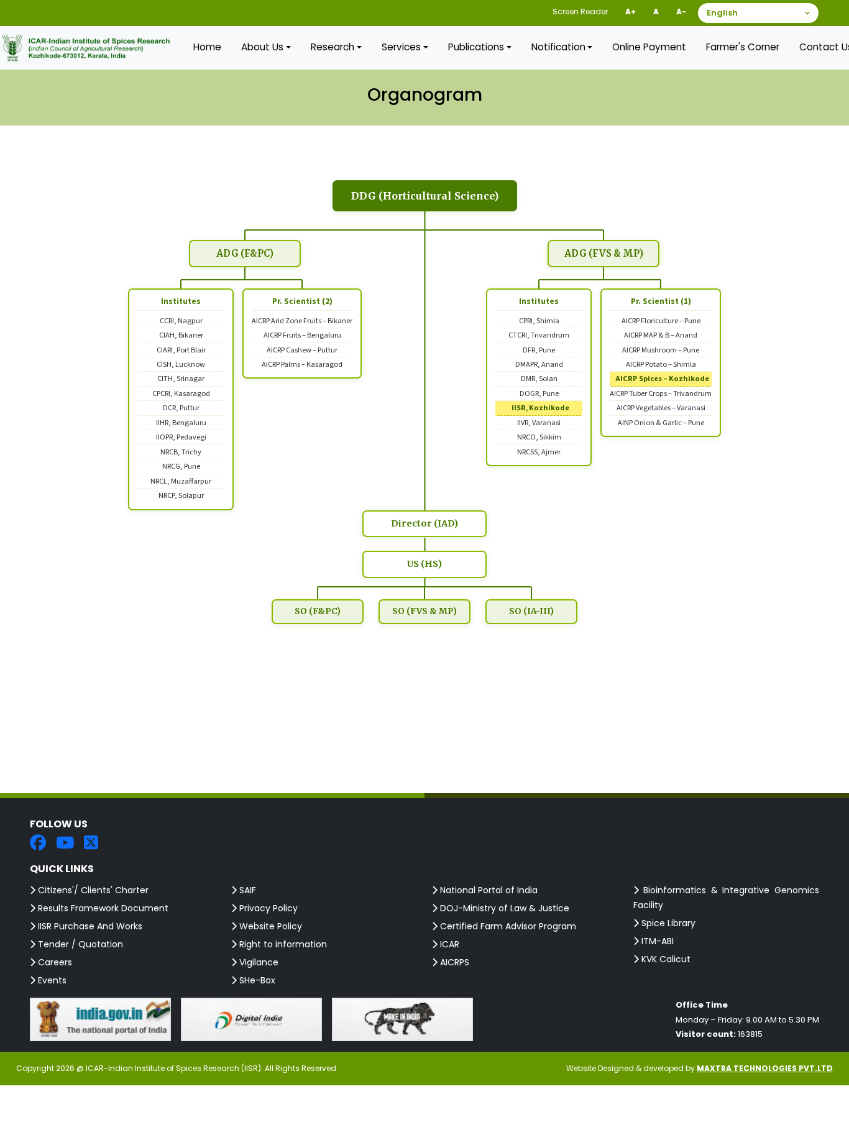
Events (51, 980)
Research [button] (332, 46)
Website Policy (269, 926)
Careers (53, 962)
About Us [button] (262, 46)
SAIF (246, 890)
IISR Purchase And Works (88, 926)
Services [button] (401, 46)
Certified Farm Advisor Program (507, 926)
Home (207, 46)
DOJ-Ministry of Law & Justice (503, 908)
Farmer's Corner (742, 46)
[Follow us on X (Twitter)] (91, 844)
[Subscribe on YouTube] (65, 844)
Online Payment (649, 46)
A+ (630, 11)
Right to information (282, 944)
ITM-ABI (656, 941)
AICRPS (453, 962)
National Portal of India (488, 890)
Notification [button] (558, 46)
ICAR (448, 944)
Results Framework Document (101, 908)
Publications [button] (476, 46)
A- (681, 11)
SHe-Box (256, 980)
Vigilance (257, 962)
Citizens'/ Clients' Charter (92, 890)
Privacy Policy (267, 908)
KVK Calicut (665, 959)
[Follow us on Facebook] (38, 844)
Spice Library (667, 923)
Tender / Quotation (79, 944)
